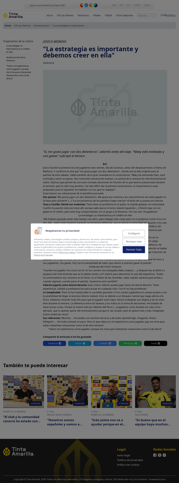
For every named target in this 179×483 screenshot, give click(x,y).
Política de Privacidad (43, 255)
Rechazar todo (134, 241)
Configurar (134, 233)
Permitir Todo (134, 249)
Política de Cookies (67, 252)
